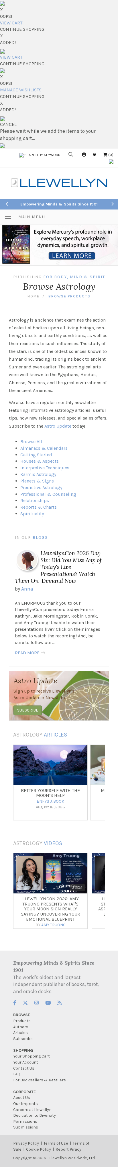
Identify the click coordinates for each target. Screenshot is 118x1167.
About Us (21, 1097)
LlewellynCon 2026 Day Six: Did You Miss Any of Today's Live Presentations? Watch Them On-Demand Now (58, 567)
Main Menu (31, 216)
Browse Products (69, 296)
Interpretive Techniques (44, 467)
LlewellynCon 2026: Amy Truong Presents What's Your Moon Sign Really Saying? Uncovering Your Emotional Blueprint (50, 909)
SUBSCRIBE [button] (27, 710)
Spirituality (32, 513)
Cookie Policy (38, 1149)
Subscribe (23, 1038)
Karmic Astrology (38, 474)
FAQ (16, 1074)
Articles (55, 734)
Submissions (25, 1127)
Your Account (25, 1062)
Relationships (34, 500)
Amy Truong (53, 924)
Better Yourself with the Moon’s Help (50, 793)
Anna (27, 589)
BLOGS (40, 537)
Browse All (31, 441)
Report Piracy (68, 1149)
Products (22, 1020)
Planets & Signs (37, 481)
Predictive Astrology (41, 487)
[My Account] (84, 154)
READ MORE (27, 652)
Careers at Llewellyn (32, 1109)
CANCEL (8, 124)
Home (33, 296)
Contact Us (23, 1068)
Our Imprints (25, 1103)
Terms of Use (56, 1143)
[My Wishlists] (94, 154)
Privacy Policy (26, 1143)
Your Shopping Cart (31, 1056)
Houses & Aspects (39, 461)
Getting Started (36, 454)
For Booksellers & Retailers (39, 1080)
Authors (20, 1026)
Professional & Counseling (48, 494)
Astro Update (57, 426)
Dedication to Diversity (34, 1115)
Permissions (25, 1121)
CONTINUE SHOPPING (22, 29)
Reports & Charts (38, 507)
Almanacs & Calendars (44, 448)
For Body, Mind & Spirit (74, 276)
